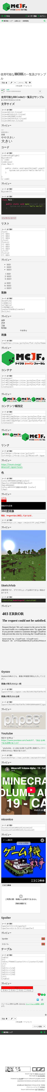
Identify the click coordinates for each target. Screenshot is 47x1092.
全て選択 (9, 110)
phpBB (21, 1079)
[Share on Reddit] (42, 999)
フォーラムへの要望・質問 (35, 1004)
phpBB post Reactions (24, 1085)
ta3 (8, 90)
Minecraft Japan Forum (12, 467)
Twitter (43, 1085)
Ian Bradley (41, 1076)
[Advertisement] (23, 47)
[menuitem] (7, 16)
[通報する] (40, 91)
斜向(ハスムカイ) (40, 1074)
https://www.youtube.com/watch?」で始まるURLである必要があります (23, 741)
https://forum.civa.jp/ (11, 464)
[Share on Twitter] (38, 999)
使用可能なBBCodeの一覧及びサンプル (23, 76)
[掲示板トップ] (16, 7)
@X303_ (41, 1089)
